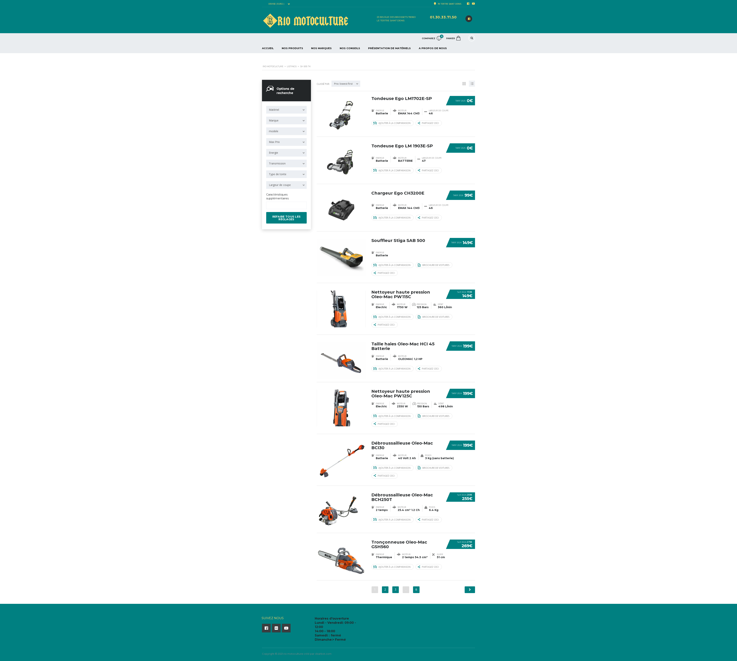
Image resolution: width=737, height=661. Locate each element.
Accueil (268, 48)
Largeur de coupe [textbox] (280, 185)
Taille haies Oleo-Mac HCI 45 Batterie (403, 346)
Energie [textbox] (273, 152)
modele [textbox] (273, 131)
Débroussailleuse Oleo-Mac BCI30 (402, 445)
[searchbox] (271, 206)
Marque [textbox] (273, 120)
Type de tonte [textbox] (277, 174)
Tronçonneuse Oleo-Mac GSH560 (399, 544)
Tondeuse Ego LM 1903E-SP (402, 146)
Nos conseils (350, 48)
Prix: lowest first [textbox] (343, 83)
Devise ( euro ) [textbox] (276, 3)
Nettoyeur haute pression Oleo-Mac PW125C (400, 394)
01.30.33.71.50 (443, 17)
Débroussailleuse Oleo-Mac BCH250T (402, 497)
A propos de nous (433, 48)
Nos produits (292, 48)
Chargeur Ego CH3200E (397, 193)
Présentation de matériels (389, 48)
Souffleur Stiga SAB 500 (398, 240)
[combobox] (279, 3)
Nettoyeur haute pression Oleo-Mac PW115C (400, 294)
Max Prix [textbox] (274, 142)
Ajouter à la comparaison (394, 123)
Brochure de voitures (435, 265)
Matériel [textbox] (274, 109)
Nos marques (321, 48)
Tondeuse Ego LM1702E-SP (401, 98)
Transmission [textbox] (277, 163)
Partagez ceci (430, 123)
